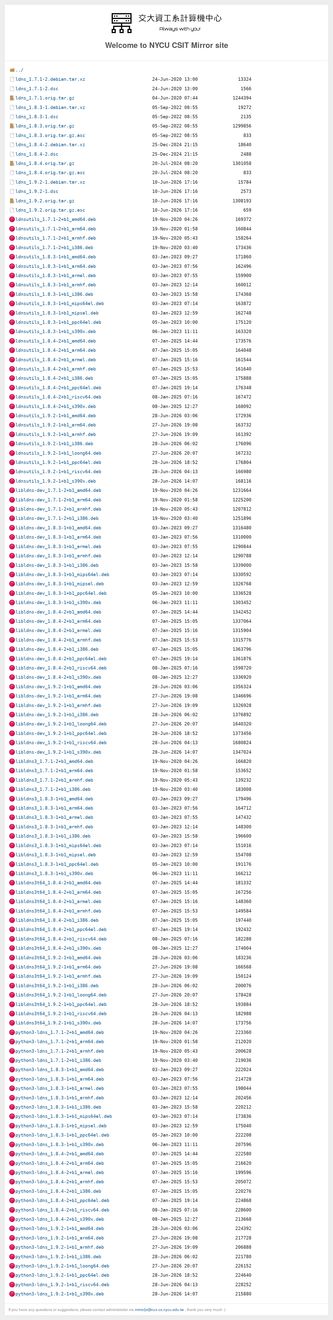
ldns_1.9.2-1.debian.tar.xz (50, 182)
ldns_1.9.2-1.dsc (36, 191)
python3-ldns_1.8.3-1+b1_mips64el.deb (63, 1116)
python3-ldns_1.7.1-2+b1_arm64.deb (59, 1041)
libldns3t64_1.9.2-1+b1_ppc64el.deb (61, 1004)
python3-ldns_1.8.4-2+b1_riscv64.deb (62, 1210)
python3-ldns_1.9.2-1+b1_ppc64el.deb (62, 1275)
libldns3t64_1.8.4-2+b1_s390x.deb (58, 948)
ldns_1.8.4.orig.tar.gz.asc (50, 172)
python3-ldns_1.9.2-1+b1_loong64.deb (62, 1266)
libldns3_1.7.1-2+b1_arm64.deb (54, 770)
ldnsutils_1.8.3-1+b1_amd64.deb (55, 257)
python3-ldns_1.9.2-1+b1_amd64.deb (59, 1228)
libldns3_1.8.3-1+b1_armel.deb (54, 817)
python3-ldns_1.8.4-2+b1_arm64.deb (59, 1163)
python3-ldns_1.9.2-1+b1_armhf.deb (59, 1247)
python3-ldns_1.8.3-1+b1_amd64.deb (59, 1069)
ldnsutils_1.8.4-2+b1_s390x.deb (55, 406)
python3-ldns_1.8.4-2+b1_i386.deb (58, 1191)
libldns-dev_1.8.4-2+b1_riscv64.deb (61, 668)
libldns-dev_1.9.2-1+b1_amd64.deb (58, 686)
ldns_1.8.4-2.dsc (36, 154)
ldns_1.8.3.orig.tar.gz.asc (50, 135)
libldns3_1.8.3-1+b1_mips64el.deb (58, 845)
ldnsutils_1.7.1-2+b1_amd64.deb (55, 219)
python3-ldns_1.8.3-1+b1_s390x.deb (59, 1144)
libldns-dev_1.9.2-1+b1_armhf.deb (58, 705)
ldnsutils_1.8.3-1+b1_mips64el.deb (59, 303)
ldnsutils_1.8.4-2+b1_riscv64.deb (58, 397)
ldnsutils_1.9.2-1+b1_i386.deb (54, 443)
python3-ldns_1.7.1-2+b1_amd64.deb (59, 1032)
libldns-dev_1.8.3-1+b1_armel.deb (58, 546)
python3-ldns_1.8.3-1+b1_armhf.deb (59, 1098)
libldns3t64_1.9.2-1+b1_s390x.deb (58, 1023)
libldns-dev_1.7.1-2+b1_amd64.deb (58, 490)
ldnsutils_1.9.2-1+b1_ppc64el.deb (58, 462)
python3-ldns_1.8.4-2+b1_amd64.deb (59, 1154)
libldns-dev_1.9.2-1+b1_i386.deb (56, 714)
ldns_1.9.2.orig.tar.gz (44, 201)
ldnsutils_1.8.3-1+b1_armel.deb (55, 275)
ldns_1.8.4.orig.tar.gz (44, 163)
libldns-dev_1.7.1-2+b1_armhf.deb (58, 509)
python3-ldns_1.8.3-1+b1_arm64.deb (59, 1079)
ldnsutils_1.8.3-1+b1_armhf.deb (55, 285)
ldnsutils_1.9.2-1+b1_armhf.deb (55, 434)
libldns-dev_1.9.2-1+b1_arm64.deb (58, 696)
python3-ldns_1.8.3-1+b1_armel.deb (59, 1088)
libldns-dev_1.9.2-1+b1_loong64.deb (61, 724)
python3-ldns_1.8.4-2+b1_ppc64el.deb (62, 1200)
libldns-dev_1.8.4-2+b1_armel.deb (58, 630)
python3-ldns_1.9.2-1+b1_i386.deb (58, 1256)
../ (19, 70)
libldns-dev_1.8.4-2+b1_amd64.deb (58, 612)
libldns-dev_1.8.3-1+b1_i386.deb (56, 565)
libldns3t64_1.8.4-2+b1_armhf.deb (58, 911)
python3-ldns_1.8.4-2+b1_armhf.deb (59, 1181)
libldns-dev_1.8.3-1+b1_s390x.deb (58, 602)
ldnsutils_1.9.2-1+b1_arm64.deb (55, 425)
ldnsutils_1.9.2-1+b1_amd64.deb (55, 415)
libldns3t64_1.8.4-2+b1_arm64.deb (58, 892)
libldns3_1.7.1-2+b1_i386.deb (52, 789)
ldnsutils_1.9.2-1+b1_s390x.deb (55, 481)
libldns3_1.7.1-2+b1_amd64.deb (54, 761)
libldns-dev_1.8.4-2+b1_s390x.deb (58, 677)
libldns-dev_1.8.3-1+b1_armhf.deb (58, 556)
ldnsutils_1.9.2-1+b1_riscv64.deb (58, 471)
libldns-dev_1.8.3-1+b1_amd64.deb (58, 528)
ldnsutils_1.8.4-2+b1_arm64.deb (55, 350)
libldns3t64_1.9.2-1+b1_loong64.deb (61, 995)
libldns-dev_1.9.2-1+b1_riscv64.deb (61, 742)
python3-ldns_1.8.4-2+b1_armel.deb (59, 1172)
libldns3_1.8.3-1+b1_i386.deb (52, 836)
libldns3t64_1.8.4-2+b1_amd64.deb (58, 883)
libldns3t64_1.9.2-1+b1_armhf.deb (58, 976)
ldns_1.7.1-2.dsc (36, 88)
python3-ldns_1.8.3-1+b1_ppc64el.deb (62, 1135)
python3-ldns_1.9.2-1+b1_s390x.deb (59, 1294)
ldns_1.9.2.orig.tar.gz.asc (50, 210)
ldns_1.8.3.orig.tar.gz (44, 126)
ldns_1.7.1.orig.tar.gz (44, 98)
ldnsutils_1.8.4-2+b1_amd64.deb (55, 341)
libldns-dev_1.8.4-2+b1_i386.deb (56, 649)
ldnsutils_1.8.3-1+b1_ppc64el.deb (58, 322)
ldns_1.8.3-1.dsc (36, 116)
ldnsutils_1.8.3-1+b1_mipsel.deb (56, 313)
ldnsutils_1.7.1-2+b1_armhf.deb (55, 238)
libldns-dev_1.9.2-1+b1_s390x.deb (58, 752)
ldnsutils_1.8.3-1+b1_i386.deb (54, 294)
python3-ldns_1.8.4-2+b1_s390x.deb (59, 1219)
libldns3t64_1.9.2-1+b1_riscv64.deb (61, 1013)
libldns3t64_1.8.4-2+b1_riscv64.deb (61, 939)
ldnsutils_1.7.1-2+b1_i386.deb (54, 247)
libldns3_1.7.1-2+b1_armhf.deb (54, 780)
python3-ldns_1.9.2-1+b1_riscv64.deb (62, 1284)
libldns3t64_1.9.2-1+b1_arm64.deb (58, 967)
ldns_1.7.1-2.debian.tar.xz (50, 79)
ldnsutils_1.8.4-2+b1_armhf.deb (55, 369)
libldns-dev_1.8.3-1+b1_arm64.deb (58, 537)
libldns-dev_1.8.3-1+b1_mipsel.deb (59, 584)
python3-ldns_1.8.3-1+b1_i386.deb (58, 1107)
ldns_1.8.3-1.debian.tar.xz (50, 107)
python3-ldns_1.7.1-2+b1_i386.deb (58, 1060)
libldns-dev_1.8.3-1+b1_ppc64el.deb (61, 593)
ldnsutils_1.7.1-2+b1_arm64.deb (55, 229)
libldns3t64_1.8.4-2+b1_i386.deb (56, 920)
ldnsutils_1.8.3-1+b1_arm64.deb (55, 266)
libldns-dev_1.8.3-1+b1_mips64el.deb (62, 574)
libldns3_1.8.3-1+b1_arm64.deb (54, 808)
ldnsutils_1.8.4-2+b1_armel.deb (55, 359)
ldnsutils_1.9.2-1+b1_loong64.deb (58, 453)
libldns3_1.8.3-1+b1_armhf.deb (54, 827)
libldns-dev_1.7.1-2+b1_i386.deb (56, 518)
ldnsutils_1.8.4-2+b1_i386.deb (54, 378)
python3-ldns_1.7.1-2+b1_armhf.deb (59, 1051)
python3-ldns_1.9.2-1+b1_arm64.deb (59, 1238)
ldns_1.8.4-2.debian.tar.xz (50, 144)
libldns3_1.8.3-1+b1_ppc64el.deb (56, 864)
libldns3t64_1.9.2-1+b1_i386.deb (56, 985)
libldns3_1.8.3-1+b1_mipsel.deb (55, 855)
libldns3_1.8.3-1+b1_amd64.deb (54, 799)
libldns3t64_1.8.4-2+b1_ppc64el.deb (61, 929)
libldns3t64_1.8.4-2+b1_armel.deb (58, 901)
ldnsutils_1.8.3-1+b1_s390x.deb (55, 331)
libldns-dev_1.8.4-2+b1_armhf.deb (58, 640)
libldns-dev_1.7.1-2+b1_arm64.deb (58, 500)
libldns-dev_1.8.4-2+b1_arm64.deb (58, 621)
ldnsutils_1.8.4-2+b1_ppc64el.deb (58, 387)
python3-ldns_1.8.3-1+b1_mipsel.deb (61, 1126)
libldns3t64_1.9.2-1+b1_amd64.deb (58, 957)
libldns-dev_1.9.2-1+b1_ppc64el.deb (61, 733)
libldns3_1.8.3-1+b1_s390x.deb (54, 873)
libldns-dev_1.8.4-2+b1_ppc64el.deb (61, 658)
